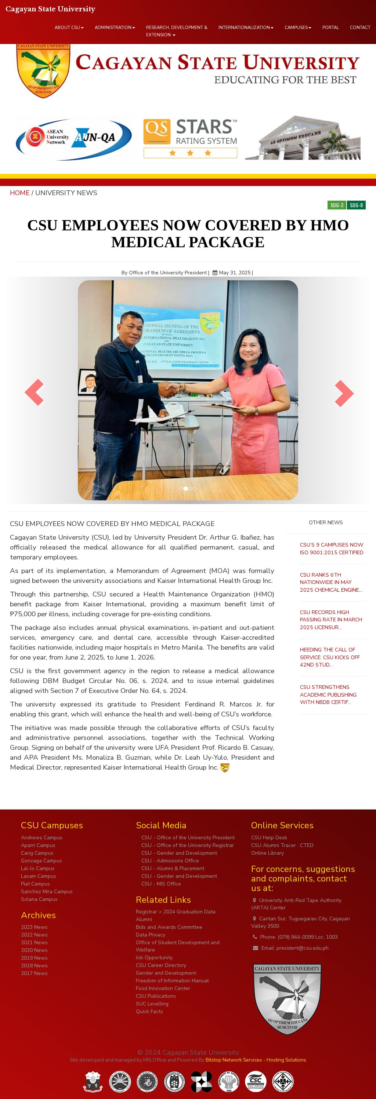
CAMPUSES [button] (296, 27)
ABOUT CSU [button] (67, 27)
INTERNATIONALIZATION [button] (244, 27)
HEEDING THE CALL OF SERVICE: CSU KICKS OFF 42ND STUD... (330, 657)
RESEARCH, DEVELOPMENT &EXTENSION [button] (176, 31)
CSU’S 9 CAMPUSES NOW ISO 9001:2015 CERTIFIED (332, 548)
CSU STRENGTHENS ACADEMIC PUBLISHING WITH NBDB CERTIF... (328, 695)
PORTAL (330, 27)
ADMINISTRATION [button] (113, 27)
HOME (20, 193)
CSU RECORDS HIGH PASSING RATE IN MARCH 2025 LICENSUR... (331, 620)
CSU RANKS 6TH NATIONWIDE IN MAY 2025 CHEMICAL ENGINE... (331, 583)
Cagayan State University (50, 9)
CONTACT (360, 27)
